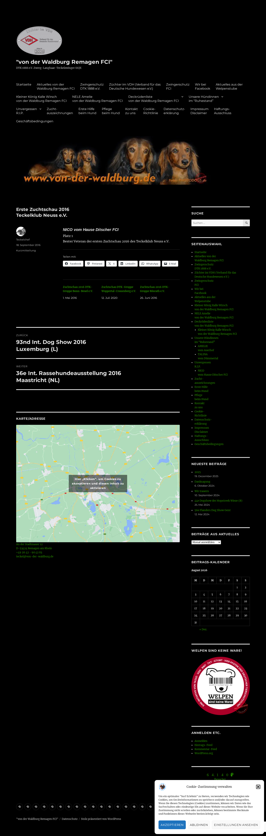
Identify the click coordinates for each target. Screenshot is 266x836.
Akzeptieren (172, 825)
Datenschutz (70, 819)
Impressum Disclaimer (199, 111)
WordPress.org (204, 753)
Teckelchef (23, 239)
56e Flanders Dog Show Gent (213, 510)
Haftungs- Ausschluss (222, 111)
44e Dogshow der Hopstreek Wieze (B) (218, 500)
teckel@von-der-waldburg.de (34, 556)
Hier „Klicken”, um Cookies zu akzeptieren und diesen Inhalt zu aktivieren (98, 483)
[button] (258, 787)
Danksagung (202, 481)
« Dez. (203, 629)
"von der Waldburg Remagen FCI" (64, 62)
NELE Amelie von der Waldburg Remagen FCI (97, 99)
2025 (198, 472)
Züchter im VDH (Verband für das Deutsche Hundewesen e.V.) (135, 86)
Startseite (23, 84)
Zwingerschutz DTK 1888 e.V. (92, 86)
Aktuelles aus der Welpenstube (229, 86)
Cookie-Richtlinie (150, 111)
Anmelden (201, 741)
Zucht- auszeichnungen (60, 111)
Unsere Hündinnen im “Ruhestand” (204, 99)
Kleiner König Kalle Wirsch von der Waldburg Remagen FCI (41, 99)
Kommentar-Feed (206, 749)
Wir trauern (202, 491)
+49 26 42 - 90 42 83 (29, 552)
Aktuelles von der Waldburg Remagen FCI (56, 86)
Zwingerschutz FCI (177, 86)
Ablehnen (199, 825)
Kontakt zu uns (131, 111)
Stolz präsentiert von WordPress (101, 819)
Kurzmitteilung (26, 250)
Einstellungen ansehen (236, 825)
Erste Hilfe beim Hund (87, 111)
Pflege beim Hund (111, 111)
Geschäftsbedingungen (34, 121)
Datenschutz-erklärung (174, 111)
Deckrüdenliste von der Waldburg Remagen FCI (153, 99)
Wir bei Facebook (202, 86)
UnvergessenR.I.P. (26, 111)
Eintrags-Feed (203, 745)
